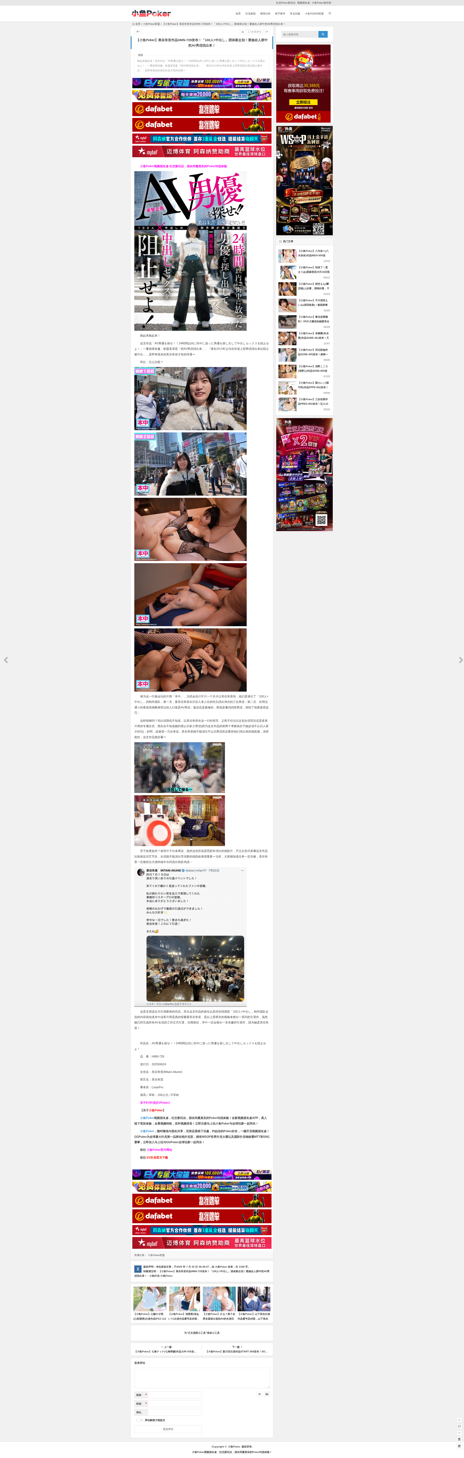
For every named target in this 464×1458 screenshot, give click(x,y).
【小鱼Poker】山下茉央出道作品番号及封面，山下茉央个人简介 (254, 1318)
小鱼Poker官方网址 (159, 1149)
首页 (238, 13)
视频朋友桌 (303, 2)
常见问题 (295, 13)
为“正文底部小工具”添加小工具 (202, 1332)
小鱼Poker (147, 1117)
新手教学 (280, 13)
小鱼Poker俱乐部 (321, 2)
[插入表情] (259, 1394)
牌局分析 (265, 13)
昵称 (141, 1395)
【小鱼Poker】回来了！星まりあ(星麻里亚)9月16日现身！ (314, 272)
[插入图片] (267, 1394)
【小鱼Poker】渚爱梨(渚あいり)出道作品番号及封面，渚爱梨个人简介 (184, 1318)
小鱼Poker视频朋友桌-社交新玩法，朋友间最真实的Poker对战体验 (183, 166)
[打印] (243, 31)
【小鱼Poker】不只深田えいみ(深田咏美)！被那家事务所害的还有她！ (313, 305)
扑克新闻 (250, 13)
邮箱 (141, 1404)
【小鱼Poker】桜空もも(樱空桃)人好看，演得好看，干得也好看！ (313, 288)
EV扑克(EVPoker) (158, 1102)
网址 (138, 1412)
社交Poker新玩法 (285, 2)
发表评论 (256, 31)
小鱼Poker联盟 (314, 13)
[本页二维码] (459, 1446)
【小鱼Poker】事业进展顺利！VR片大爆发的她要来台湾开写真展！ (313, 321)
